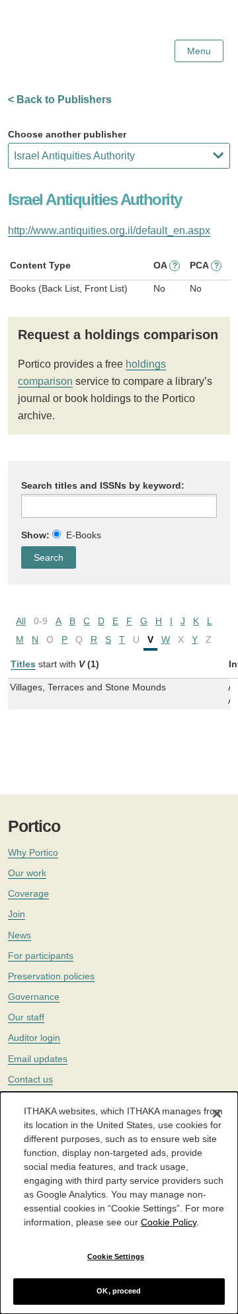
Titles (23, 664)
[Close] (216, 1113)
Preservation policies (51, 976)
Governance (34, 996)
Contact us (30, 1079)
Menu (199, 51)
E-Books (83, 535)
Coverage (28, 893)
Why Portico (33, 852)
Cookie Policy (168, 1222)
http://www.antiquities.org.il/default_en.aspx (109, 230)
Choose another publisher (67, 134)
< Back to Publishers (60, 99)
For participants (40, 955)
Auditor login (34, 1037)
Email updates (37, 1058)
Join (16, 914)
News (19, 935)
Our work (27, 873)
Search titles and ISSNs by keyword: (102, 485)
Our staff (26, 1017)
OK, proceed (119, 1291)
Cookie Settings (115, 1256)
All (21, 621)
